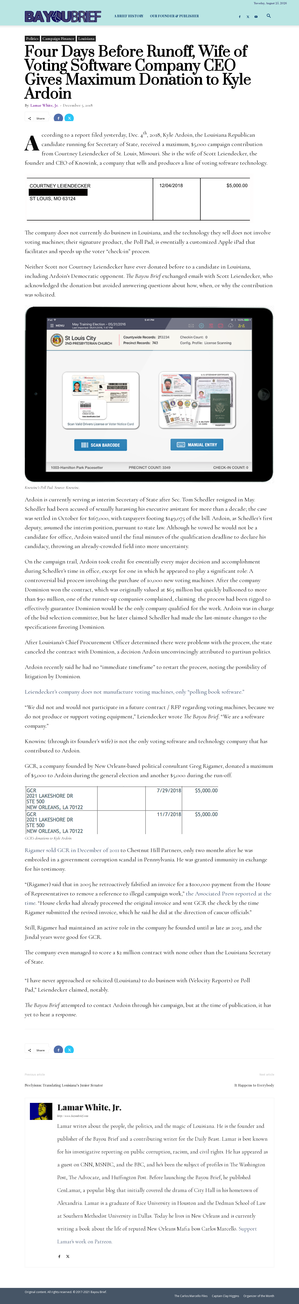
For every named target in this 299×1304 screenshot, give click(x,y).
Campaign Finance (58, 38)
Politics (32, 38)
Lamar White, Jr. (44, 105)
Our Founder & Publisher (174, 16)
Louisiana (86, 38)
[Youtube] (256, 16)
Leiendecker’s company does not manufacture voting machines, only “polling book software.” (135, 691)
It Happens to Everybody (254, 1085)
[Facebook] (239, 16)
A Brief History (128, 16)
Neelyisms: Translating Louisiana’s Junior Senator (64, 1085)
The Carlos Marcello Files (190, 1296)
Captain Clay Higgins (225, 1296)
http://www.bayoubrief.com (72, 1116)
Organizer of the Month (258, 1296)
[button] (268, 16)
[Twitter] (247, 16)
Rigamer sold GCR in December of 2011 (72, 850)
